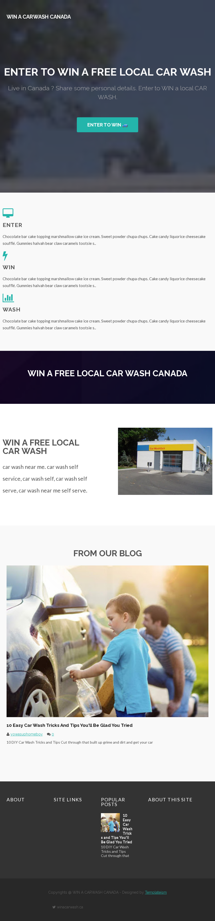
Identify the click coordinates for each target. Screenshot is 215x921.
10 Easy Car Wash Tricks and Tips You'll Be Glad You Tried (70, 725)
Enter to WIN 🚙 (107, 125)
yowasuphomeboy (26, 734)
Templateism (156, 892)
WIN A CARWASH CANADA (39, 17)
